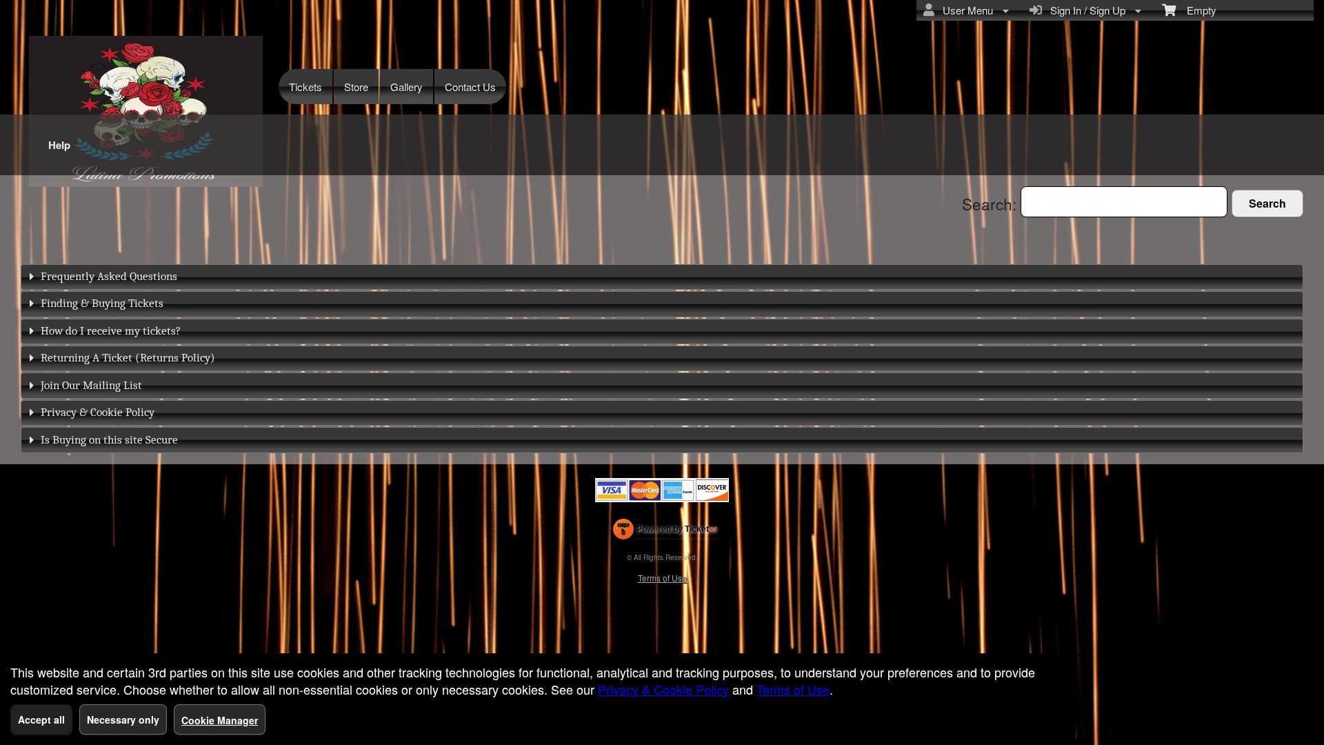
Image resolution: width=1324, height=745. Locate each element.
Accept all (41, 719)
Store (356, 86)
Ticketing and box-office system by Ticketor (665, 531)
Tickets (305, 86)
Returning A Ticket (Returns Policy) (128, 357)
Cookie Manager (219, 720)
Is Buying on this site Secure (109, 439)
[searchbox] (1124, 201)
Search (1267, 203)
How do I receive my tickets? (111, 330)
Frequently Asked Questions (109, 276)
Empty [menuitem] (1196, 10)
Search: (991, 203)
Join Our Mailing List (91, 385)
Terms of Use (662, 578)
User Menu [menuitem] (965, 10)
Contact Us (470, 86)
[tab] (662, 277)
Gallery (406, 86)
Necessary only (123, 719)
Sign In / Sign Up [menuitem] (1085, 10)
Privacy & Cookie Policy (97, 412)
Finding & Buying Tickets (102, 303)
